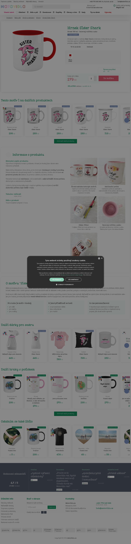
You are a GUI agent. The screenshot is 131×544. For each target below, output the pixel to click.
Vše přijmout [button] (56, 279)
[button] (65, 284)
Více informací (87, 275)
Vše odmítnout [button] (73, 279)
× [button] (101, 258)
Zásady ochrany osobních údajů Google (72, 275)
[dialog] (65, 272)
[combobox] (99, 258)
